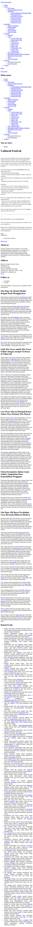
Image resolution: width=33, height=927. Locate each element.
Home (6, 5)
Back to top (4, 241)
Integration (7, 24)
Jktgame (3, 337)
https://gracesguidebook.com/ (19, 720)
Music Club (14, 46)
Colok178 (9, 833)
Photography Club (16, 48)
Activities (7, 33)
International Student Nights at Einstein (18, 54)
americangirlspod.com (10, 700)
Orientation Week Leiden (15, 56)
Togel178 (9, 630)
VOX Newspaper (13, 59)
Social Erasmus (12, 30)
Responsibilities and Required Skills (21, 13)
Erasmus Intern (12, 27)
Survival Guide (12, 32)
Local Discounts (12, 63)
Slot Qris (14, 520)
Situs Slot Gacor (15, 359)
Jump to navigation (6, 2)
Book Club (14, 41)
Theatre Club (15, 51)
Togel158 (25, 485)
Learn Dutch (11, 29)
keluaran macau (14, 421)
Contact (6, 65)
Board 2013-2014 (16, 19)
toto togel (15, 568)
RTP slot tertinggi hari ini (18, 306)
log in (2, 273)
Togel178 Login (20, 615)
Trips (9, 57)
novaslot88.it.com (6, 610)
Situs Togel (28, 584)
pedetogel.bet (13, 719)
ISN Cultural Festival (14, 52)
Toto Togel (17, 899)
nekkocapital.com (16, 701)
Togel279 (10, 657)
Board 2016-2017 (16, 14)
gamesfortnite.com (23, 714)
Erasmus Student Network (15, 10)
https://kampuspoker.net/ (25, 725)
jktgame (9, 872)
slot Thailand (21, 401)
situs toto (3, 601)
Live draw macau (26, 499)
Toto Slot (7, 344)
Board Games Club (16, 40)
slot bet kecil (21, 532)
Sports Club (14, 49)
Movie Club (14, 44)
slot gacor (7, 731)
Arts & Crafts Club (16, 38)
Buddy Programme (13, 25)
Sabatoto (29, 635)
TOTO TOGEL (25, 591)
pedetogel (17, 749)
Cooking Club (15, 43)
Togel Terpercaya (17, 548)
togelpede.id (11, 746)
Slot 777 (10, 378)
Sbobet (9, 879)
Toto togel (28, 438)
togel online (13, 562)
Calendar (10, 35)
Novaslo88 (19, 733)
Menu (2, 68)
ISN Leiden (11, 8)
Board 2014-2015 (16, 18)
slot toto (6, 452)
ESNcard (6, 60)
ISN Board (11, 11)
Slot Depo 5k (24, 297)
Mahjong (16, 317)
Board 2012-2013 (16, 21)
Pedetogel (19, 679)
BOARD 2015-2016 (17, 16)
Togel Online (27, 921)
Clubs (9, 37)
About (6, 6)
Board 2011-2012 (16, 22)
